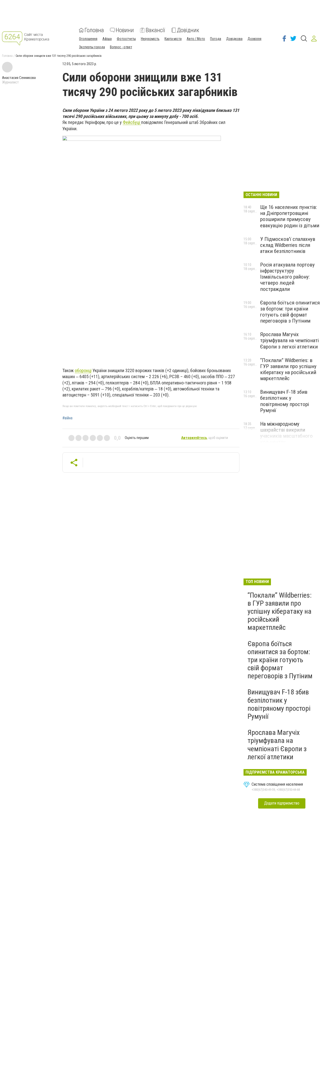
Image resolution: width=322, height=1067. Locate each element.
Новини (125, 30)
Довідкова (234, 39)
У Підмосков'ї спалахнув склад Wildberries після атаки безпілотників (287, 245)
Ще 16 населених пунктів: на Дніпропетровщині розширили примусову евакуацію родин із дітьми (289, 216)
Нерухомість (150, 39)
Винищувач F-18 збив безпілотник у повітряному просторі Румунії (284, 401)
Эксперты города (92, 47)
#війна (67, 418)
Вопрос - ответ (121, 47)
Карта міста (173, 39)
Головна (94, 30)
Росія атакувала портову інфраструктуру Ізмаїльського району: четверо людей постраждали (287, 277)
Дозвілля (254, 39)
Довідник (188, 30)
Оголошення (88, 39)
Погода (215, 39)
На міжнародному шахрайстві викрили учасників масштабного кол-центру (286, 433)
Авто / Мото (196, 39)
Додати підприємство (281, 803)
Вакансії (155, 30)
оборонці (83, 370)
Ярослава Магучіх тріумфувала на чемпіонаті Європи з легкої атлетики (289, 340)
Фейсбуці (132, 122)
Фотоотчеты (126, 39)
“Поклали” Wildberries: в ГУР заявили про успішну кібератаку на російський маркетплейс (288, 369)
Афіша (107, 39)
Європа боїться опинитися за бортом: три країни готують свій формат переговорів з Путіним (290, 312)
